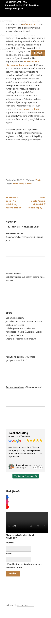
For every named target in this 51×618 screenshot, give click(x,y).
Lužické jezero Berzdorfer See (20, 328)
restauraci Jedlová (29, 109)
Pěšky (15, 183)
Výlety (38, 180)
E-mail (9, 553)
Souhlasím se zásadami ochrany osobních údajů (24, 566)
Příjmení (10, 542)
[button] (40, 467)
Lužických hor (29, 24)
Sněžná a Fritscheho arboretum (21, 338)
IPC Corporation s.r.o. (25, 605)
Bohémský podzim (15, 317)
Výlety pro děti (25, 183)
